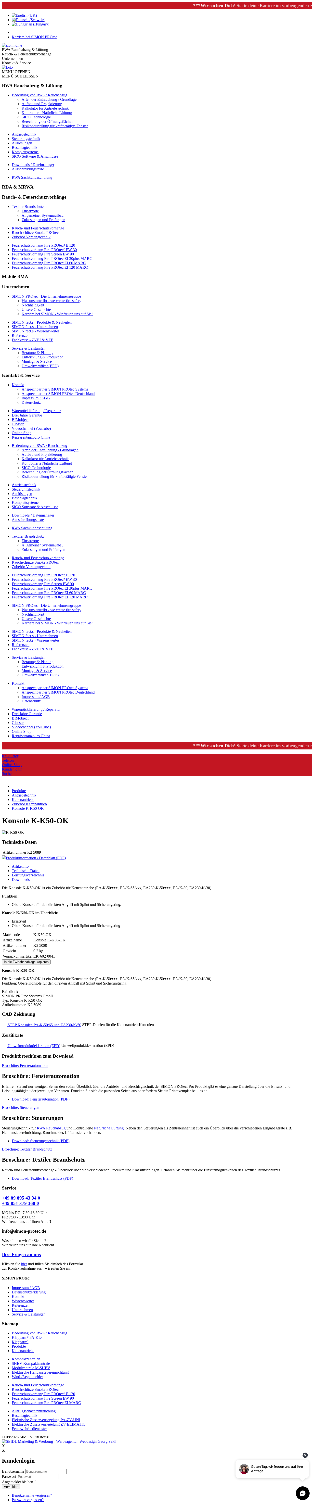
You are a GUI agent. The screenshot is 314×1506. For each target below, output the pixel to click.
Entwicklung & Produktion (43, 357)
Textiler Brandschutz (28, 206)
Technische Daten (25, 871)
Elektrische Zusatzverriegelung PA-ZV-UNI (46, 1420)
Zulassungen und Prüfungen (43, 220)
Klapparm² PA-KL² (27, 1337)
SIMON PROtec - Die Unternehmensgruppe (46, 296)
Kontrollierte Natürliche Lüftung (47, 113)
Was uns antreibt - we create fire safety (51, 301)
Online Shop (21, 433)
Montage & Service (37, 361)
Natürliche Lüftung (109, 1128)
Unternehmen (22, 1310)
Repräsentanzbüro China (31, 437)
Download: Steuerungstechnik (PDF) (40, 1141)
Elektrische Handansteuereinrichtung (40, 1372)
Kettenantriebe (23, 1351)
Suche (7, 774)
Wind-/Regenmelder (27, 1377)
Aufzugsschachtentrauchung (34, 1411)
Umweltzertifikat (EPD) (40, 366)
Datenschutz (31, 402)
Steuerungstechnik (26, 139)
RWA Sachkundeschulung (32, 177)
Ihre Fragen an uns (21, 1254)
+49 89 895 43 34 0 (21, 1198)
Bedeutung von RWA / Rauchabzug (39, 95)
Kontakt (18, 385)
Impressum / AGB (36, 398)
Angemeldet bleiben (17, 1482)
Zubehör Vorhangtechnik (31, 237)
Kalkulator (10, 756)
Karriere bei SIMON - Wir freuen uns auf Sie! (57, 314)
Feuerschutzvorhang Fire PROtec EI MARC (46, 1403)
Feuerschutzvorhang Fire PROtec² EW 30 (44, 250)
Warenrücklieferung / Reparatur (36, 411)
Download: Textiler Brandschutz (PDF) (42, 1178)
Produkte (19, 1346)
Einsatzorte (30, 211)
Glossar (18, 424)
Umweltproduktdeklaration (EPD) (33, 1046)
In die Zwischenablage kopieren (26, 962)
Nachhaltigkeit (33, 305)
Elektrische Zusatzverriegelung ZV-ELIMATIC (48, 1424)
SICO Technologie (36, 117)
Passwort (9, 1476)
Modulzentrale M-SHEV (31, 1368)
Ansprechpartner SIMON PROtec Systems (55, 389)
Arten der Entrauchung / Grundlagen (50, 99)
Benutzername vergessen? (32, 1495)
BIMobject (20, 420)
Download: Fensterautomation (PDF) (40, 1099)
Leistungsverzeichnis (28, 875)
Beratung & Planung (37, 353)
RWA (41, 1128)
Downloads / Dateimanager (33, 165)
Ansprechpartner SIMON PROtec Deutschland (58, 394)
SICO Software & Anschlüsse (35, 156)
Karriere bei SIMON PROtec (34, 37)
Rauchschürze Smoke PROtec (35, 232)
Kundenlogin (12, 769)
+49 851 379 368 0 (20, 1203)
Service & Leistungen (28, 348)
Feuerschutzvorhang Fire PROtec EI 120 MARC (50, 267)
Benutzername (13, 1471)
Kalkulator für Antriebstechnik (45, 108)
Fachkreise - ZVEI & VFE (32, 340)
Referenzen (20, 335)
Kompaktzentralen (26, 1359)
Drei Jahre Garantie (27, 415)
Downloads (21, 879)
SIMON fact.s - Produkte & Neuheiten (42, 322)
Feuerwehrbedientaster (29, 1429)
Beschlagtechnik (24, 147)
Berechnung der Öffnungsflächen (47, 121)
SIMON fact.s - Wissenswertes (35, 331)
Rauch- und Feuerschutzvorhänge (38, 228)
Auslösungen (22, 143)
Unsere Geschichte (36, 309)
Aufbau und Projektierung (42, 104)
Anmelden (11, 1487)
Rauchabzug (55, 1128)
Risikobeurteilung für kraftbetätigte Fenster (55, 126)
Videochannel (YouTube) (31, 428)
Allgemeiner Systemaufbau (43, 215)
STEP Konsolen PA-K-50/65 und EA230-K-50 (44, 1025)
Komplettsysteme (25, 152)
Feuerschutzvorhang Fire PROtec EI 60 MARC (49, 263)
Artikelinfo (20, 866)
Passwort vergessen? (28, 1500)
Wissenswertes (23, 1301)
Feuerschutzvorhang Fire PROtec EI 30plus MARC (52, 258)
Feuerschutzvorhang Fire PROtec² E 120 (43, 245)
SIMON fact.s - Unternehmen (35, 327)
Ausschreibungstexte (28, 169)
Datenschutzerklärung (29, 1292)
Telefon (8, 760)
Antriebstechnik (24, 134)
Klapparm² (20, 1342)
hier (24, 1264)
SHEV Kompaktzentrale (31, 1363)
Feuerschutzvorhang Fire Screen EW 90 (43, 254)
